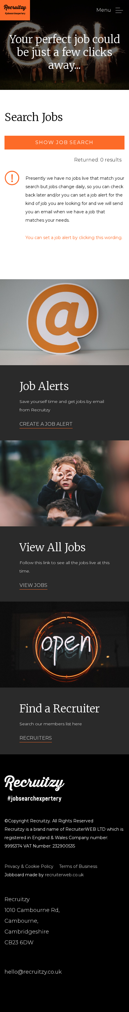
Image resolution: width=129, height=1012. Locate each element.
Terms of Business (78, 866)
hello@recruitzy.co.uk (33, 972)
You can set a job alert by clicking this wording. (74, 237)
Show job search (64, 142)
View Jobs (33, 585)
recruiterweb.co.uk (64, 874)
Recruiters (36, 738)
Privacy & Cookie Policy (28, 866)
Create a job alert (46, 424)
